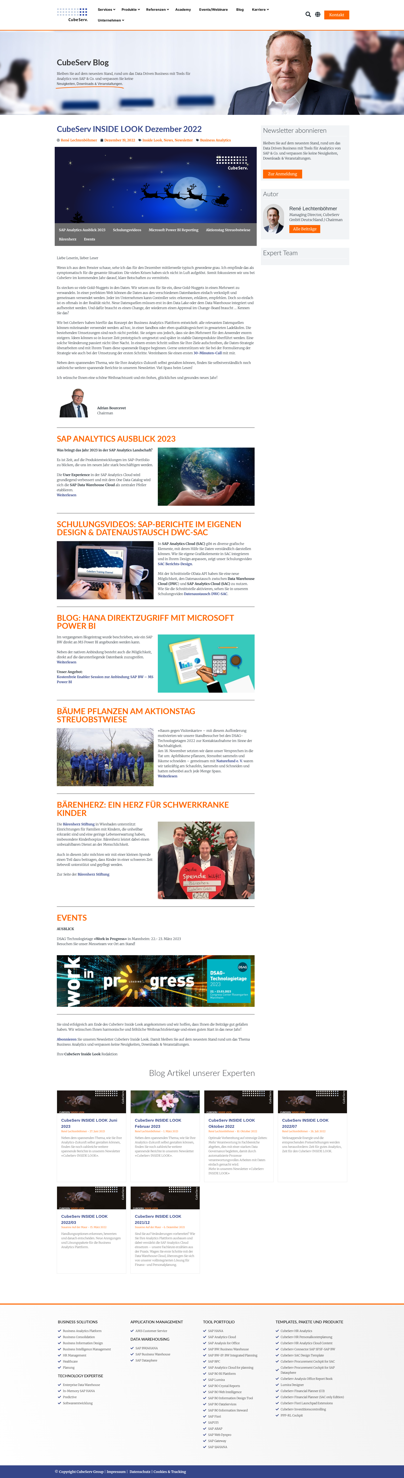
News (168, 140)
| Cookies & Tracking (168, 1472)
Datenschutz (140, 1472)
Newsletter (184, 140)
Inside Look (152, 140)
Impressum (116, 1472)
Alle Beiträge (304, 229)
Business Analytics (215, 140)
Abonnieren (67, 1039)
